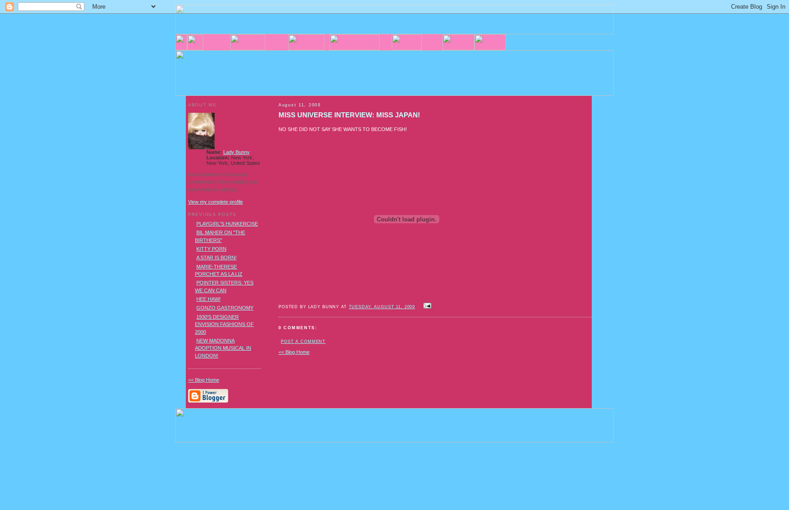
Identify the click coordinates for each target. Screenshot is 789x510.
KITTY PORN (211, 249)
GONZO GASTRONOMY (224, 307)
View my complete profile (215, 202)
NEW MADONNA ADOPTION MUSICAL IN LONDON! (223, 348)
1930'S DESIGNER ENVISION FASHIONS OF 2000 (224, 324)
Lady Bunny (236, 152)
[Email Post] (426, 306)
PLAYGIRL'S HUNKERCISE (227, 223)
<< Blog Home (294, 352)
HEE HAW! (208, 299)
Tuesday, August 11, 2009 (382, 307)
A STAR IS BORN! (216, 257)
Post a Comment (303, 341)
